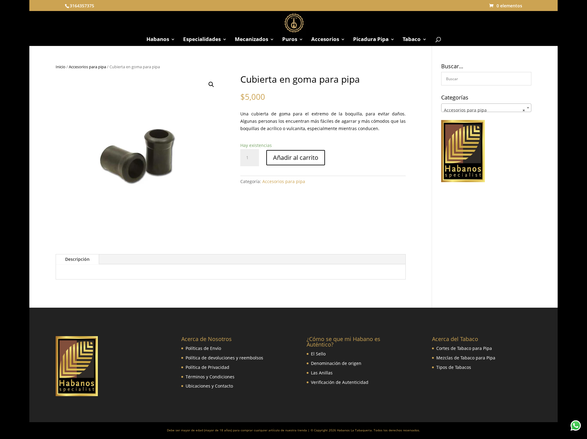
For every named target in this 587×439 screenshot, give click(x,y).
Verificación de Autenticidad (339, 382)
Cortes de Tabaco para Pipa (464, 348)
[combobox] (486, 107)
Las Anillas (322, 373)
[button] (211, 84)
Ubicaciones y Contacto (209, 386)
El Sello (318, 354)
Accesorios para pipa (87, 66)
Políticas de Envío (203, 348)
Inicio (60, 66)
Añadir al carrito (295, 157)
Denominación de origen (336, 363)
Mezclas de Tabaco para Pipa (465, 358)
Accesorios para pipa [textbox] (484, 110)
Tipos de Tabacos (453, 367)
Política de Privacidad (207, 367)
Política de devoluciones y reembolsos (224, 358)
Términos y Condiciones (210, 377)
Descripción (77, 259)
